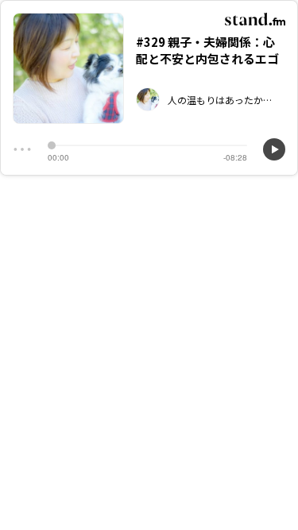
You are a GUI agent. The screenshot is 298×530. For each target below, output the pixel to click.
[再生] (274, 149)
